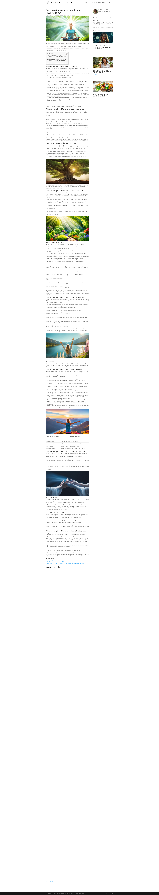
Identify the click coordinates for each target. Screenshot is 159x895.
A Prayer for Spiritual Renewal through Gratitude (56, 60)
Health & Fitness (101, 2)
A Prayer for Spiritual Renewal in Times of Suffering (57, 59)
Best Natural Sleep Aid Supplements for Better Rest (60, 821)
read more (95, 50)
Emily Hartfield (50, 15)
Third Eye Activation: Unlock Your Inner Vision (59, 873)
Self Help (94, 2)
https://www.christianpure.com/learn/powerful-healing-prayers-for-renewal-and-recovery (65, 563)
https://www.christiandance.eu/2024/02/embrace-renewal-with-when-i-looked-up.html (65, 561)
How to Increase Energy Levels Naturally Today (101, 95)
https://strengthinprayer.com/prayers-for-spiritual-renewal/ (59, 560)
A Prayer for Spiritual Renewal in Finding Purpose (57, 57)
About (109, 2)
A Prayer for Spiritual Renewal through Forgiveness (57, 56)
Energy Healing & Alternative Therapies (68, 15)
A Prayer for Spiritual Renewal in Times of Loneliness (57, 61)
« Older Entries (56, 881)
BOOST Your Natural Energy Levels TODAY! (102, 71)
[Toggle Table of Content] (65, 54)
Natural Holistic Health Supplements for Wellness (60, 769)
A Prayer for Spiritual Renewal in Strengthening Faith (57, 63)
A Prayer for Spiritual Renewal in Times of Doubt (56, 55)
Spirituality (87, 2)
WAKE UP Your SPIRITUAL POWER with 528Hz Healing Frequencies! (102, 47)
